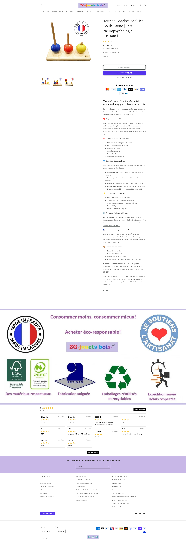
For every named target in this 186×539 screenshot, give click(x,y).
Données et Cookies (46, 483)
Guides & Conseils (81, 500)
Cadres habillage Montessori (120, 503)
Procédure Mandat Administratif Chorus (88, 493)
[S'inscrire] (108, 466)
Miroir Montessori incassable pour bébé (124, 496)
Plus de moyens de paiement (124, 77)
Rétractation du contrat (47, 496)
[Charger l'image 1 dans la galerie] (45, 82)
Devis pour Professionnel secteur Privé (87, 490)
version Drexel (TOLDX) (111, 225)
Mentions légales (45, 476)
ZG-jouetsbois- (48, 538)
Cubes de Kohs (116, 483)
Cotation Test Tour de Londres (85, 496)
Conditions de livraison (83, 479)
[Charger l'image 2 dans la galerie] (57, 82)
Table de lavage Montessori (120, 500)
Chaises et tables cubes (119, 507)
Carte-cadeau (43, 493)
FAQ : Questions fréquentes (84, 483)
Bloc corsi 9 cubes (117, 490)
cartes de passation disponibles (130, 259)
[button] (42, 5)
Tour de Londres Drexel (119, 479)
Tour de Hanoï (116, 486)
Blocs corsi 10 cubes (118, 493)
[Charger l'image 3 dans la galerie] (69, 82)
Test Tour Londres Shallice (120, 476)
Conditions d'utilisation (47, 486)
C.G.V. (42, 479)
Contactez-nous (80, 486)
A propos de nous (81, 476)
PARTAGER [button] (108, 290)
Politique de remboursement (48, 490)
